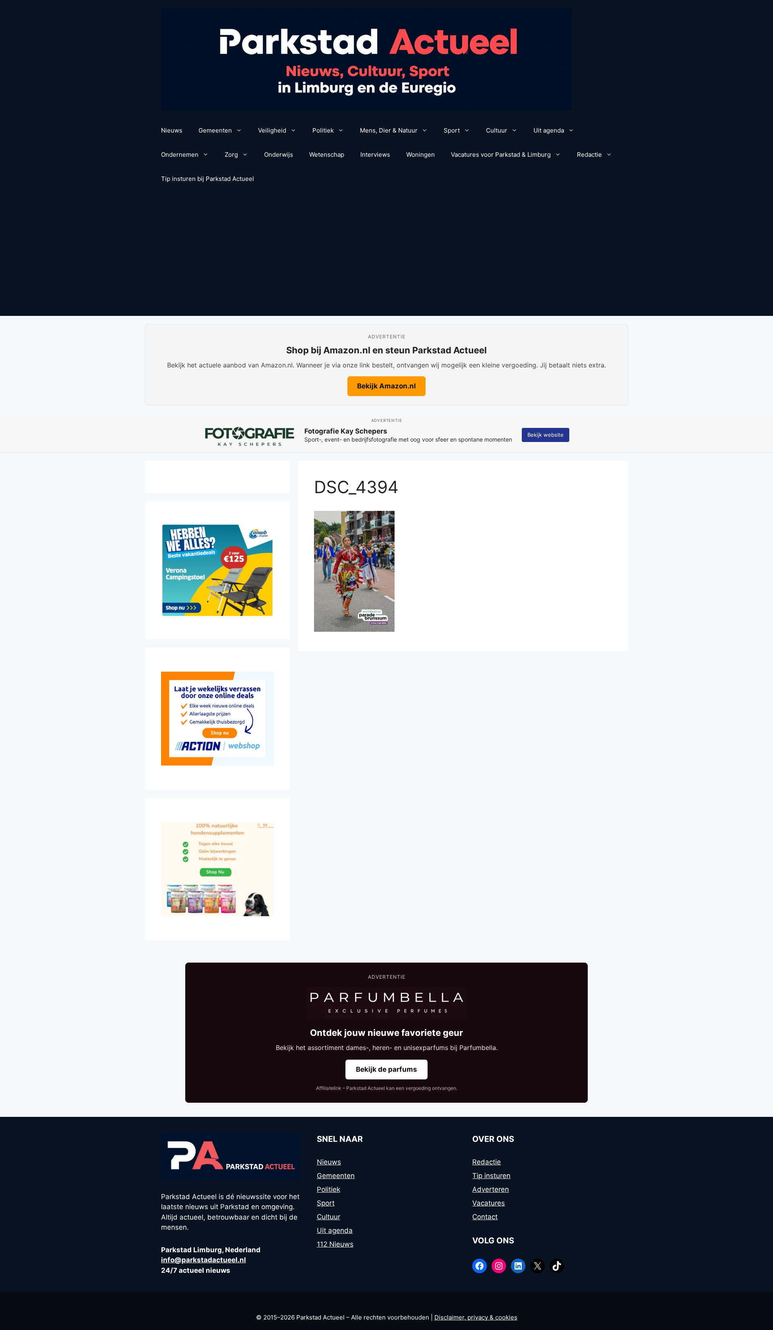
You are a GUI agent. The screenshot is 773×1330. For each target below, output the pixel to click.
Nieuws (171, 130)
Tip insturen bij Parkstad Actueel (207, 179)
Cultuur (496, 130)
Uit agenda (548, 130)
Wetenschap (326, 154)
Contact (485, 1217)
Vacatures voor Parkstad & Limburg (501, 154)
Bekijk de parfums (386, 1069)
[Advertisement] (386, 255)
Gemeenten (215, 130)
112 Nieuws (335, 1244)
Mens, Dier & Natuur (389, 130)
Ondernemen (179, 154)
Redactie (589, 154)
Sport (452, 130)
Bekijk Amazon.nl (386, 386)
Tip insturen (491, 1176)
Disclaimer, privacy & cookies (475, 1317)
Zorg (231, 154)
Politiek (323, 130)
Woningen (420, 154)
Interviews (375, 154)
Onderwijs (278, 154)
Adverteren (490, 1189)
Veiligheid (272, 130)
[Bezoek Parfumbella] (386, 1003)
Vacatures (488, 1203)
